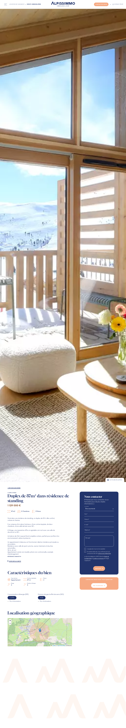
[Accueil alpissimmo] (63, 4)
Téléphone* (87, 530)
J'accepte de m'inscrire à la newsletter (96, 549)
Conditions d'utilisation (98, 558)
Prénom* (86, 519)
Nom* (86, 514)
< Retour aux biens (14, 488)
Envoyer (98, 568)
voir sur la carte (15, 561)
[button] (40, 630)
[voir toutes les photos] (63, 481)
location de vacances (17, 4)
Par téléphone (98, 585)
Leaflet (54, 645)
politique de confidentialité (104, 553)
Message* (87, 538)
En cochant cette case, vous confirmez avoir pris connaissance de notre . (99, 552)
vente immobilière (34, 4)
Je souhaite (86, 506)
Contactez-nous (101, 4)
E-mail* (86, 524)
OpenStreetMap (61, 645)
